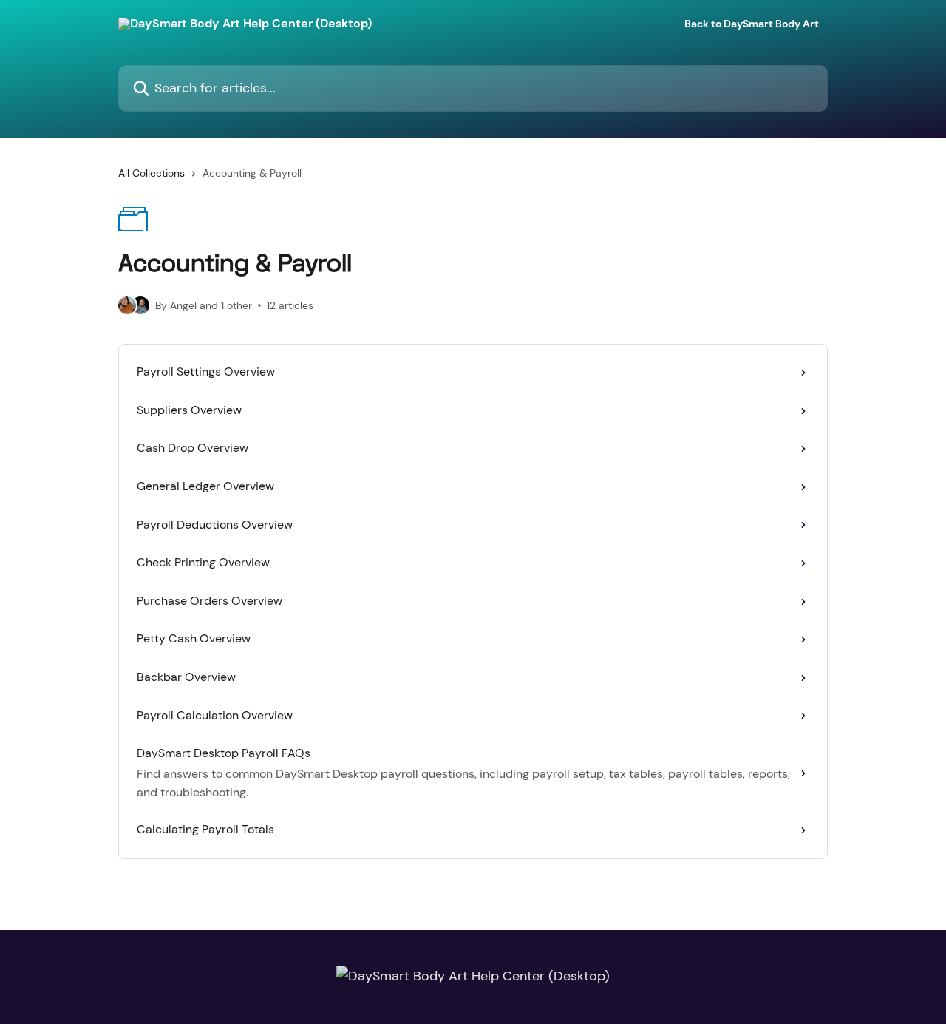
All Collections (151, 173)
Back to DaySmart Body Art (751, 23)
